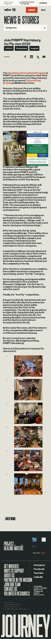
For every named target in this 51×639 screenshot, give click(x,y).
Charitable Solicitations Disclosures (15, 609)
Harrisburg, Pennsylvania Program (26, 73)
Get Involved (11, 567)
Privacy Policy (8, 602)
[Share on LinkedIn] (31, 57)
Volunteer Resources (17, 595)
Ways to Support (14, 572)
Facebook (39, 569)
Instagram (39, 565)
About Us (9, 576)
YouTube (38, 573)
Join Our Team (12, 586)
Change (43, 3)
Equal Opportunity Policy (12, 604)
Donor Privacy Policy (11, 607)
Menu (43, 10)
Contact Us (10, 590)
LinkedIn (38, 577)
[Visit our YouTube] (44, 57)
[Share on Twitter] (38, 57)
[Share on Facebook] (25, 57)
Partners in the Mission (18, 581)
